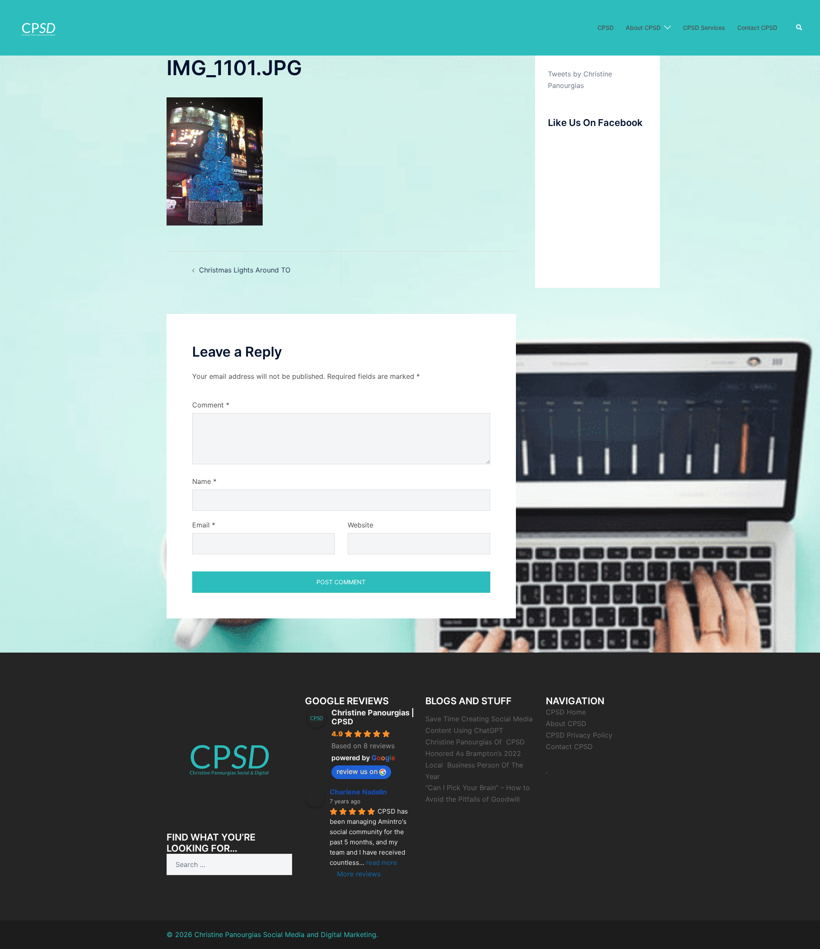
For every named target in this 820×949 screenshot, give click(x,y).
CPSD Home (566, 712)
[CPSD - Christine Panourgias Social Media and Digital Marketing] (229, 755)
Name (204, 481)
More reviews (359, 874)
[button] (799, 27)
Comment (210, 405)
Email (203, 525)
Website (360, 525)
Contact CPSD (757, 27)
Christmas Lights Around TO (244, 270)
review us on (357, 771)
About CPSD (643, 27)
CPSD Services (704, 27)
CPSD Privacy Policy (579, 735)
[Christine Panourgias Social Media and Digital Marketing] (38, 27)
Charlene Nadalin (358, 792)
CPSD (605, 27)
